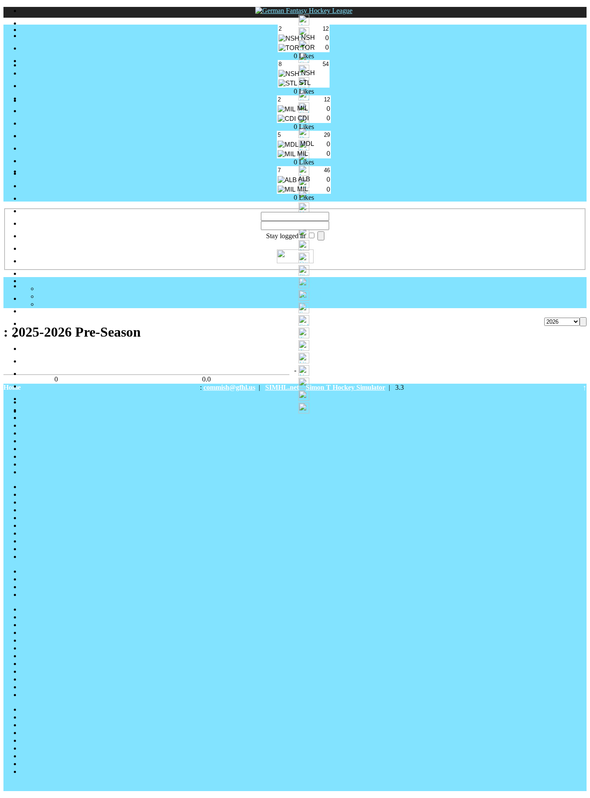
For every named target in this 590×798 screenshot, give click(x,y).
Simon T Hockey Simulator (345, 387)
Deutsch (312, 296)
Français (312, 304)
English (312, 288)
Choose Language (304, 280)
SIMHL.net (282, 387)
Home (12, 387)
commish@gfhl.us (229, 387)
